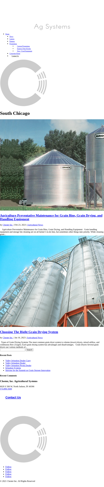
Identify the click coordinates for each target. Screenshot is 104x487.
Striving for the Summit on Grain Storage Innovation (27, 370)
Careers (11, 39)
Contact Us (15, 56)
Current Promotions (23, 46)
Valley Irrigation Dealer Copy (18, 360)
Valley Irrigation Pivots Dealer (18, 365)
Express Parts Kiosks (24, 49)
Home (7, 34)
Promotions (13, 44)
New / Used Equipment (24, 51)
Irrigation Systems (13, 368)
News (11, 36)
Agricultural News (35, 225)
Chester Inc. (8, 225)
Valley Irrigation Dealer (15, 363)
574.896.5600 (6, 389)
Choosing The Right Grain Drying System (29, 332)
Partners (12, 41)
